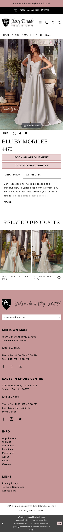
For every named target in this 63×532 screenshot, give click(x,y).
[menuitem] (40, 22)
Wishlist (6, 442)
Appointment (9, 438)
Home (6, 35)
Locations (7, 449)
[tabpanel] (31, 84)
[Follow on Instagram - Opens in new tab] (11, 419)
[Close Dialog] (3, 523)
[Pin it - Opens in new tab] (20, 133)
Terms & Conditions (13, 487)
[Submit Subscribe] (58, 317)
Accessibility (9, 490)
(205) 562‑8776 (11, 348)
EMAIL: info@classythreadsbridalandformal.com (31, 506)
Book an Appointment (31, 157)
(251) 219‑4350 (10, 397)
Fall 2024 (44, 35)
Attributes (33, 174)
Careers (6, 464)
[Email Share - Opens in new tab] (26, 133)
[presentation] (18, 251)
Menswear (8, 453)
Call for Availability (31, 165)
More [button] (8, 201)
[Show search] (59, 22)
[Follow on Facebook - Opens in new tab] (3, 419)
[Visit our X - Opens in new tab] (20, 366)
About (5, 457)
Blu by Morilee (24, 35)
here (31, 529)
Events (6, 460)
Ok (59, 523)
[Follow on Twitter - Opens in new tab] (20, 419)
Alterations (8, 445)
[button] (40, 22)
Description (12, 174)
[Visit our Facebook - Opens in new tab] (3, 366)
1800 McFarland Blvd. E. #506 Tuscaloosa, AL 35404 (19, 338)
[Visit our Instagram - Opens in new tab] (11, 366)
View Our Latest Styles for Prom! (31, 4)
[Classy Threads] (18, 22)
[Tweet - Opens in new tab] (14, 133)
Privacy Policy (10, 483)
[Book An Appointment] (53, 22)
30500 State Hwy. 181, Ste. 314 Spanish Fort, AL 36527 (19, 387)
